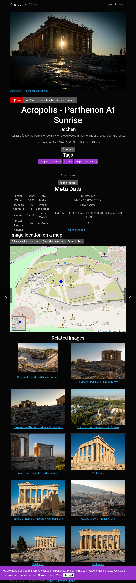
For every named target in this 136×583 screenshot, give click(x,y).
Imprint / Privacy (57, 581)
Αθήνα (79, 161)
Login (108, 4)
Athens (57, 161)
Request (119, 4)
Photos (15, 5)
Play (31, 100)
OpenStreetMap (107, 331)
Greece (68, 161)
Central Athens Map (53, 241)
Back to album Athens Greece (56, 100)
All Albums (31, 4)
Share (18, 100)
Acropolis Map (75, 241)
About (71, 581)
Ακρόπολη (91, 161)
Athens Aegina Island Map (25, 241)
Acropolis (44, 161)
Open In (67, 149)
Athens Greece (76, 229)
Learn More (55, 575)
